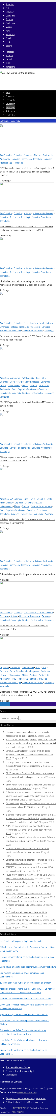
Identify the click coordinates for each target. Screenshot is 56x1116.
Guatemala (10, 23)
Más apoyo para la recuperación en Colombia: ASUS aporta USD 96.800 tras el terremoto (26, 458)
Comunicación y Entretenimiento (38, 323)
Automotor (11, 111)
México (9, 27)
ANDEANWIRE (18, 1112)
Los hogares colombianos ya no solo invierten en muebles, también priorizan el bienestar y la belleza (28, 764)
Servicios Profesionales (42, 217)
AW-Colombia (6, 155)
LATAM (3, 385)
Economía (10, 100)
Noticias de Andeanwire (43, 213)
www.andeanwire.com (26, 1092)
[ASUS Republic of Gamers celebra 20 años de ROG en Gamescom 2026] (27, 609)
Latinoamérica (14, 385)
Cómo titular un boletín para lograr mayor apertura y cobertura (28, 967)
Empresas (10, 96)
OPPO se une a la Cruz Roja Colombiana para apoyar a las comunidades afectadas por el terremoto (30, 775)
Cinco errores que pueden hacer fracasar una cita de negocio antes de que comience (29, 733)
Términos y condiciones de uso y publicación (26, 1098)
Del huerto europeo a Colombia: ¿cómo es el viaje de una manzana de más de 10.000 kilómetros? (31, 805)
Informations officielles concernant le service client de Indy (25, 998)
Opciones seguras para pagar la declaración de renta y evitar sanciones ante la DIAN (30, 861)
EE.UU (8, 42)
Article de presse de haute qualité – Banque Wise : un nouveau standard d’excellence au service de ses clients (28, 990)
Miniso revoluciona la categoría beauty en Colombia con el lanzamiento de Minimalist (30, 786)
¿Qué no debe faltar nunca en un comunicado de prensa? (25, 982)
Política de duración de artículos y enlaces (24, 1102)
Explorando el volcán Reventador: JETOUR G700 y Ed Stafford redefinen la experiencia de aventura (27, 693)
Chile (8, 8)
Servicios (16, 159)
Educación (10, 103)
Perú (8, 30)
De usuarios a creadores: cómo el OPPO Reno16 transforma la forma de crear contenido (27, 337)
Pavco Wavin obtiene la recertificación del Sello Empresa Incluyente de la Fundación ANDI (30, 876)
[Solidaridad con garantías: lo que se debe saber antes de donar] (27, 557)
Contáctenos (11, 115)
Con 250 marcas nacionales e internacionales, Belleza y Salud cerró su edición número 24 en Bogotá (30, 839)
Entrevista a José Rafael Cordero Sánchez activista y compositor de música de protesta (23, 1032)
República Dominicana (27, 389)
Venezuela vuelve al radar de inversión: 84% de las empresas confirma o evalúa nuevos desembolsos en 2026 (26, 228)
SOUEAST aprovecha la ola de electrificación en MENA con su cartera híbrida (27, 403)
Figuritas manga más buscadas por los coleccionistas (24, 1014)
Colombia (10, 12)
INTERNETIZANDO (21, 1108)
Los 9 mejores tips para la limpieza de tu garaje (21, 941)
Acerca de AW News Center (18, 1067)
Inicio (8, 92)
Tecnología (10, 107)
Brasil (8, 38)
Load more (5, 704)
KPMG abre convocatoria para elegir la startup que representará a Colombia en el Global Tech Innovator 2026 (26, 282)
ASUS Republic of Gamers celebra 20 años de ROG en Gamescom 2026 (24, 627)
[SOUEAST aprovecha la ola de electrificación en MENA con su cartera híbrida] (27, 374)
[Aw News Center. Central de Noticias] (17, 73)
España (9, 45)
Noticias (37, 155)
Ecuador (9, 19)
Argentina (10, 4)
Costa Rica (10, 15)
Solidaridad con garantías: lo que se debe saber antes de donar (28, 574)
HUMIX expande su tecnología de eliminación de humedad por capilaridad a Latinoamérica (27, 521)
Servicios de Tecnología (32, 159)
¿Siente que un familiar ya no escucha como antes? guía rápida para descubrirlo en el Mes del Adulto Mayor (31, 884)
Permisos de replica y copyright (20, 1071)
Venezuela (10, 34)
